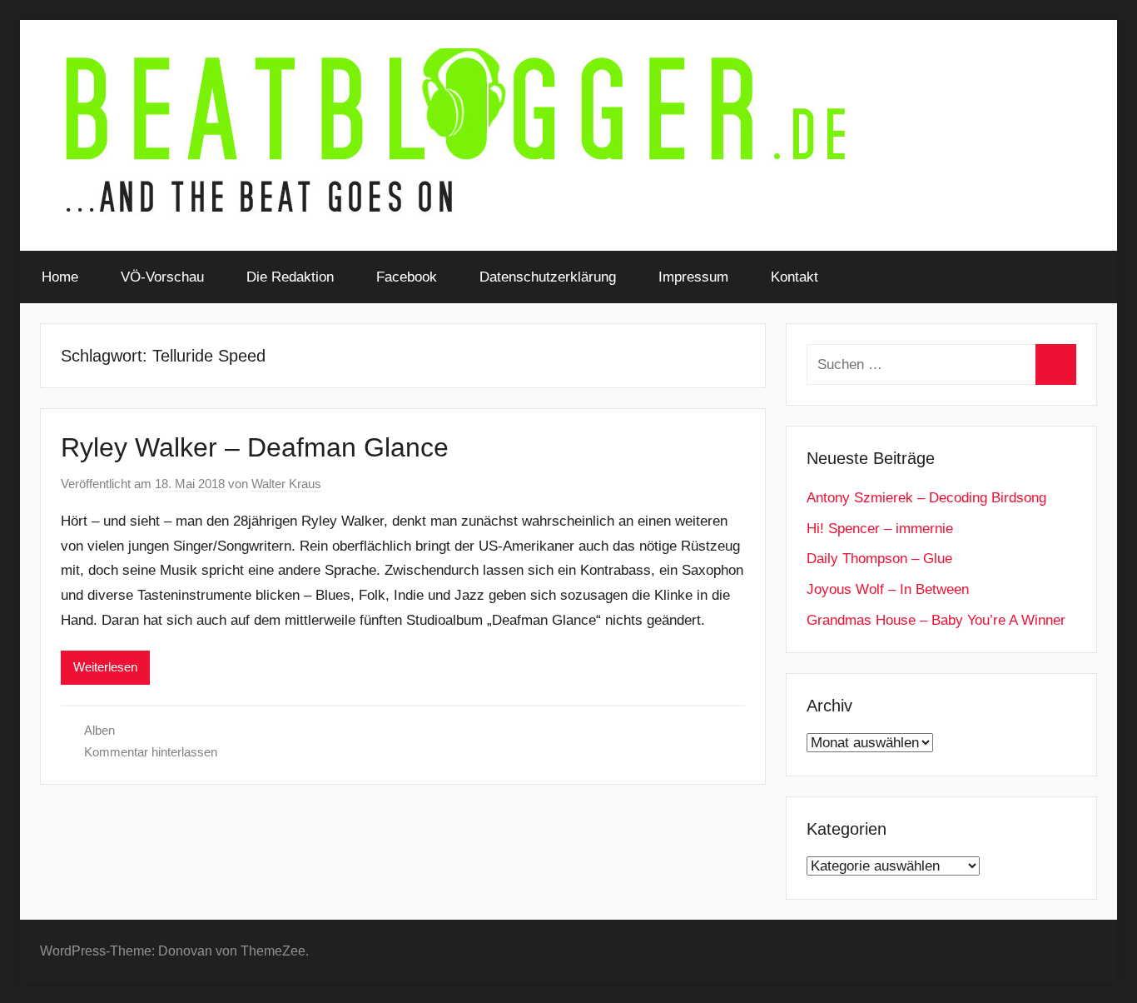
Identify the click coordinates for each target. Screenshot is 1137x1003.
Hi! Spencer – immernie (880, 528)
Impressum (693, 277)
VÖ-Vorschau (162, 277)
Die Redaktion (290, 277)
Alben (99, 730)
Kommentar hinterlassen (150, 752)
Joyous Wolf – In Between (888, 589)
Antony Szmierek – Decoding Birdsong (926, 498)
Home (60, 277)
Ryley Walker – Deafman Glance (255, 447)
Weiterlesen (105, 667)
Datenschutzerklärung (547, 277)
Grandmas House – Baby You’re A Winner (936, 620)
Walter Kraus (286, 484)
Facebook (406, 277)
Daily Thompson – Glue (879, 558)
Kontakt (794, 277)
